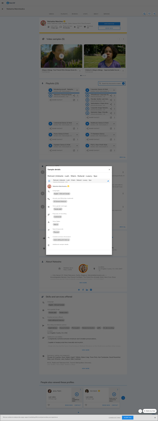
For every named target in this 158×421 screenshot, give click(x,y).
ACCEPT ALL (127, 417)
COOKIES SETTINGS (114, 417)
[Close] (155, 418)
